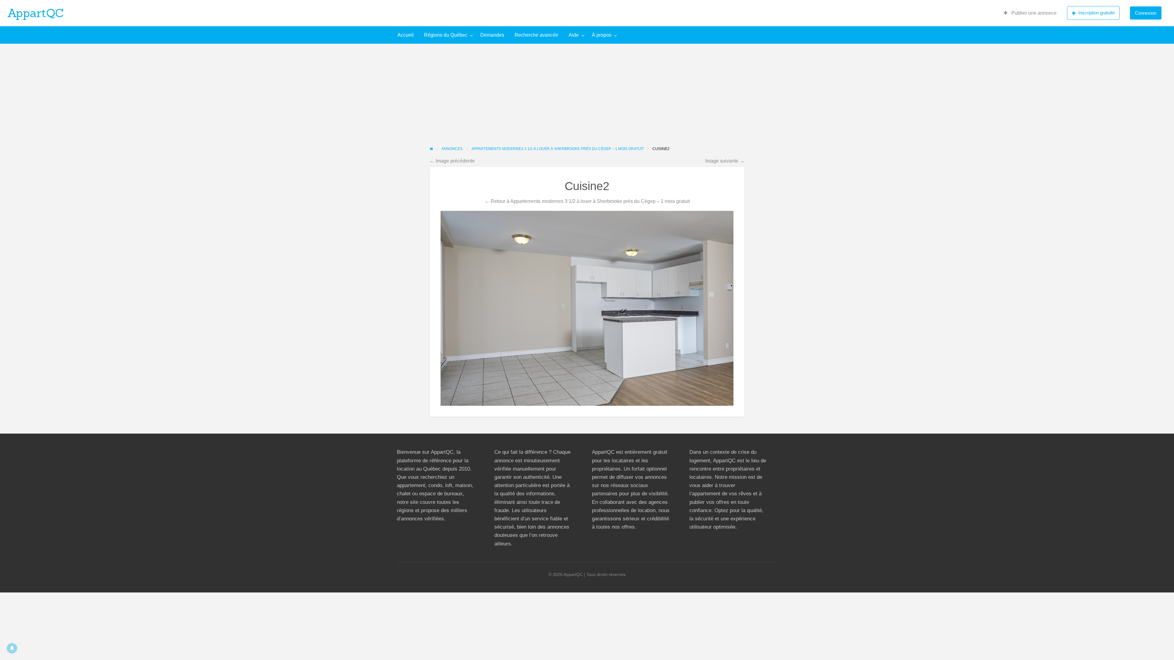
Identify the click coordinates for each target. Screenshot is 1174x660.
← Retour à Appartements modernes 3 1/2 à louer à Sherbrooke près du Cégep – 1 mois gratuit (587, 201)
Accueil (405, 35)
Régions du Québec (445, 35)
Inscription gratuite (1096, 12)
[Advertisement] (587, 89)
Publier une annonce (1033, 13)
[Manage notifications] (12, 648)
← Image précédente (452, 160)
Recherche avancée (536, 35)
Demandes (492, 35)
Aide (574, 35)
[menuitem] (1030, 13)
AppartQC (35, 13)
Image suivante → (724, 160)
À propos (601, 35)
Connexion (1145, 13)
